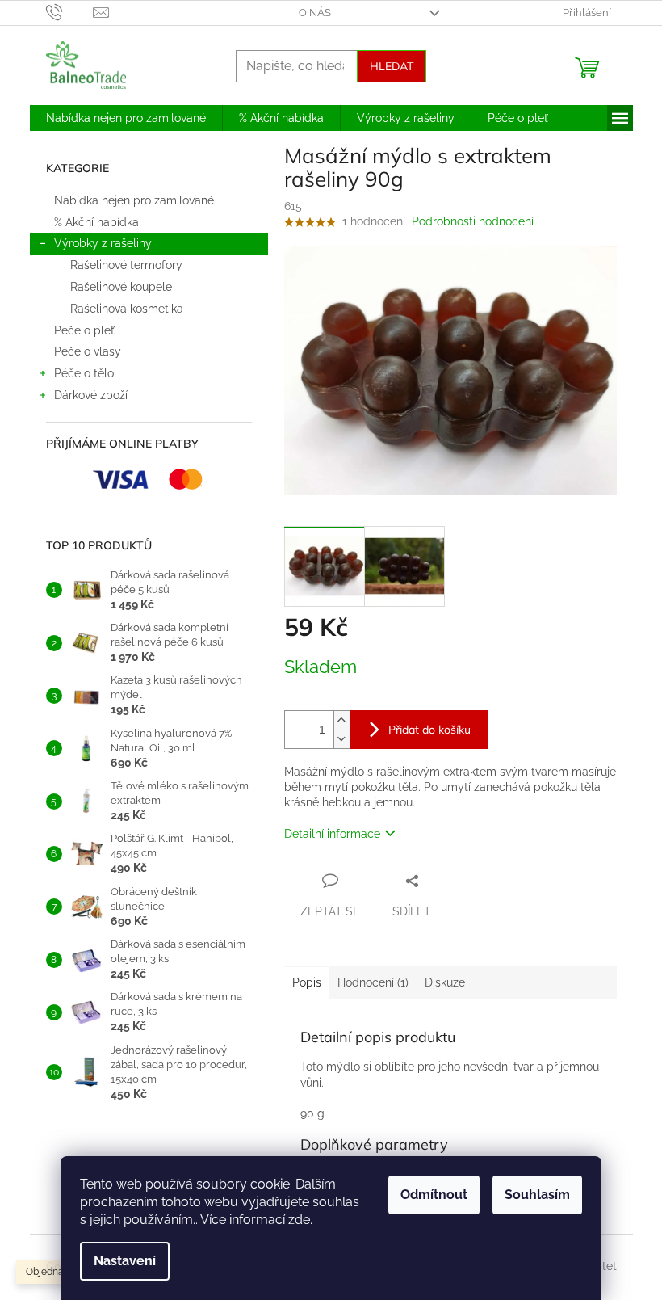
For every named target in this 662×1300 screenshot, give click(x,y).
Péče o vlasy (87, 351)
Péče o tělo (84, 373)
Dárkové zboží (91, 395)
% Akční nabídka (96, 222)
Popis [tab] (306, 982)
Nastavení (125, 1260)
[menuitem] (126, 118)
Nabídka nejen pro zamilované (134, 200)
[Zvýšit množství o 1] (341, 720)
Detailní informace (332, 833)
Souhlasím (537, 1194)
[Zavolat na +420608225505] (70, 12)
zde (299, 1219)
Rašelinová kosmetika (126, 308)
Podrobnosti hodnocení (473, 221)
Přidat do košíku (429, 729)
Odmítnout (433, 1194)
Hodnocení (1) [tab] (373, 982)
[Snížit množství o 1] (341, 739)
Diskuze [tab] (445, 982)
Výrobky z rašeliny (103, 243)
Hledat (391, 66)
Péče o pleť (86, 330)
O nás (315, 12)
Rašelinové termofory (126, 265)
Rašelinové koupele (121, 286)
